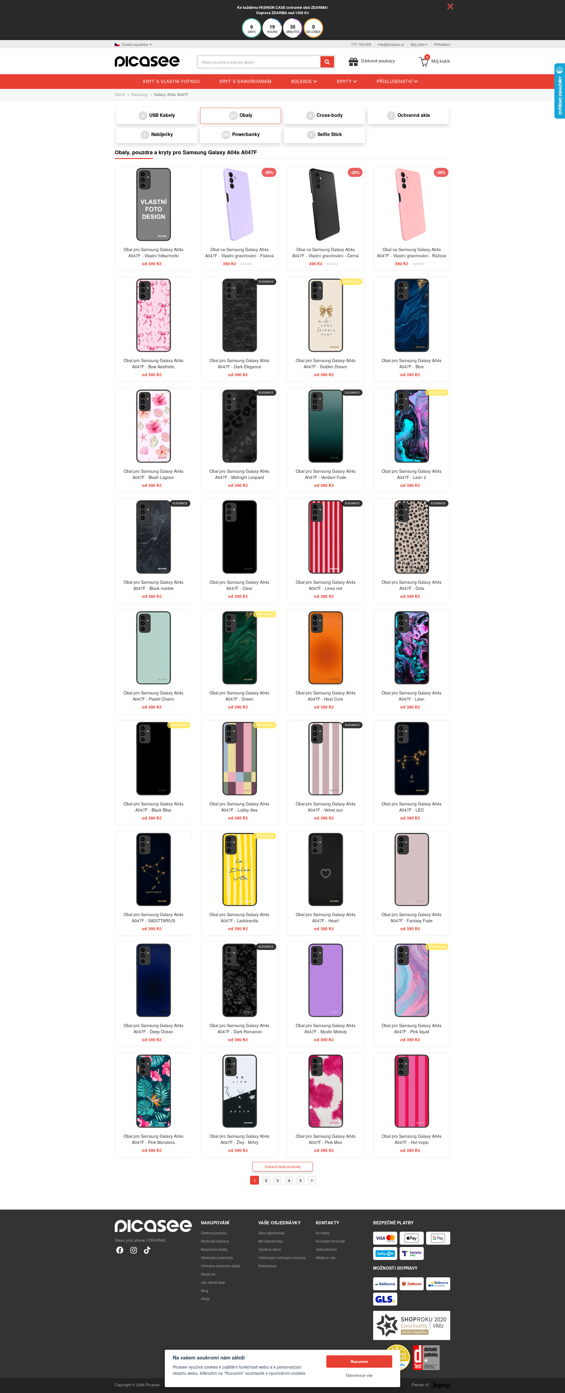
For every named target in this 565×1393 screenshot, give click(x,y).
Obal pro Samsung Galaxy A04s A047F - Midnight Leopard (239, 474)
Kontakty (323, 1232)
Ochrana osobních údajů (220, 1265)
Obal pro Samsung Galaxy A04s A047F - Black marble (153, 585)
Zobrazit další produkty (283, 1166)
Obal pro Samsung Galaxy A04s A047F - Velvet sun (325, 807)
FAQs (205, 1298)
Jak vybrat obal (213, 1282)
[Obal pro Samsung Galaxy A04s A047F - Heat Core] (325, 648)
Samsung (139, 94)
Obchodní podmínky (217, 1257)
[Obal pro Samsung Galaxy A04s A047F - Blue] (411, 315)
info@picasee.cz (391, 44)
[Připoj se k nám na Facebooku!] (120, 1249)
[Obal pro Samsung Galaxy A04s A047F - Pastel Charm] (153, 648)
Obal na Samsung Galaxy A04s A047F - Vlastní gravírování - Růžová (411, 252)
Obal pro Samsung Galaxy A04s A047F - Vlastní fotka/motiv (153, 252)
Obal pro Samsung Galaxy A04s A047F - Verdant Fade (325, 474)
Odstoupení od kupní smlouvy (282, 1257)
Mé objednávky (270, 1240)
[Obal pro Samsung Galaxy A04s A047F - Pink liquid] (411, 980)
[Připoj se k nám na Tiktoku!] (147, 1249)
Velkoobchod (326, 1249)
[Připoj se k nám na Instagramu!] (133, 1249)
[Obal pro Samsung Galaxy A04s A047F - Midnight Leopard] (239, 426)
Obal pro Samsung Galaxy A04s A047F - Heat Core (325, 696)
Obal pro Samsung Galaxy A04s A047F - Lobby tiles (239, 807)
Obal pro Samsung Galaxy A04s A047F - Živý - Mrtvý (239, 1139)
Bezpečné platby (214, 1249)
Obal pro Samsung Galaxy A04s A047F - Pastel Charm (153, 696)
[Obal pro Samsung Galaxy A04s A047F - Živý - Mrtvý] (239, 1091)
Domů (120, 94)
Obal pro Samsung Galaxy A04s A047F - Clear (239, 585)
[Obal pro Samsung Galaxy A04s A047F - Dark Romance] (239, 980)
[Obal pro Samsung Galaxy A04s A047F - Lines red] (325, 537)
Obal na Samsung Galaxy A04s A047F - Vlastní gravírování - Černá (325, 252)
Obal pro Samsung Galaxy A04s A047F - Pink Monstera (153, 1139)
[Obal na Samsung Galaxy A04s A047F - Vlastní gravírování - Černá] (325, 204)
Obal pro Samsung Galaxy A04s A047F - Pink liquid (411, 1028)
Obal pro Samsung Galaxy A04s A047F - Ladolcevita (239, 917)
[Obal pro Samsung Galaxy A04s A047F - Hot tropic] (411, 1091)
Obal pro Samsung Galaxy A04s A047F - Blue (411, 363)
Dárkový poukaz (214, 1232)
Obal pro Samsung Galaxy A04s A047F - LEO (411, 807)
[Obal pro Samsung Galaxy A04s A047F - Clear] (239, 537)
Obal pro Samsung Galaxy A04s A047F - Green (239, 696)
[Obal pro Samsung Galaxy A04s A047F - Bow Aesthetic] (153, 315)
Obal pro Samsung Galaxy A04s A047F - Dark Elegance (239, 363)
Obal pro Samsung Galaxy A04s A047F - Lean (411, 696)
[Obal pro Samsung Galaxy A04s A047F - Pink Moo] (325, 1091)
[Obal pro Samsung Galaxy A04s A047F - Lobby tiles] (239, 758)
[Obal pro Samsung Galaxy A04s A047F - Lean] (411, 648)
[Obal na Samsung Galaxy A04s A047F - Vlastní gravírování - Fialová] (239, 204)
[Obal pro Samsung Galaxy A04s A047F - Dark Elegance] (239, 315)
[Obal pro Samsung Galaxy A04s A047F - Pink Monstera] (153, 1091)
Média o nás (325, 1257)
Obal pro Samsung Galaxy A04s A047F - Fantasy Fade (411, 917)
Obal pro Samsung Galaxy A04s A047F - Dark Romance (239, 1028)
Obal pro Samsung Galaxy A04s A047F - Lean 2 (411, 474)
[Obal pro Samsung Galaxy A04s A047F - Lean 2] (411, 426)
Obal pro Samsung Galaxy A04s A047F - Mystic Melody (325, 1028)
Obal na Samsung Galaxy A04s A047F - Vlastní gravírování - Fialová (239, 252)
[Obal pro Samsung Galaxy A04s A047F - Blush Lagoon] (153, 426)
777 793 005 (361, 44)
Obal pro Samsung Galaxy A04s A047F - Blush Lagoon (153, 474)
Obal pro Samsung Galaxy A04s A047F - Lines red (325, 585)
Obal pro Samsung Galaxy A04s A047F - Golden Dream (325, 363)
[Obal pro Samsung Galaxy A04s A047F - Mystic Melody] (325, 980)
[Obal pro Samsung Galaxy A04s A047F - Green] (239, 648)
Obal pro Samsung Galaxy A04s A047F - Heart (325, 917)
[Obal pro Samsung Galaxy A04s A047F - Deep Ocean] (153, 980)
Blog (204, 1290)
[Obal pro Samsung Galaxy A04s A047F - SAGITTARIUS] (153, 869)
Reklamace (267, 1265)
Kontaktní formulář (330, 1240)
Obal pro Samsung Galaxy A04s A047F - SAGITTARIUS (153, 917)
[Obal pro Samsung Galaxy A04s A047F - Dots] (411, 537)
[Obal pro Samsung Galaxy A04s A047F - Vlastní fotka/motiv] (153, 204)
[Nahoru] (7, 1385)
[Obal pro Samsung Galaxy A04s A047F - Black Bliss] (153, 758)
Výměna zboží (269, 1249)
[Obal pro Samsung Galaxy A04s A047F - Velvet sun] (325, 758)
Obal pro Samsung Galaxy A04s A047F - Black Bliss (153, 807)
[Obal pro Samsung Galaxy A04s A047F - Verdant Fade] (325, 426)
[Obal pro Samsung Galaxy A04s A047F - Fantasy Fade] (411, 869)
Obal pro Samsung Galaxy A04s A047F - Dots (411, 585)
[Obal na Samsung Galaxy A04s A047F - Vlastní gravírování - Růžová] (411, 204)
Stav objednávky (271, 1232)
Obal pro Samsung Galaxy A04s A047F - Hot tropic (411, 1139)
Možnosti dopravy (215, 1240)
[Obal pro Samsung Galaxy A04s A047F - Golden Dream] (325, 315)
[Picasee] (147, 60)
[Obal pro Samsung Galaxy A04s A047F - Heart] (325, 869)
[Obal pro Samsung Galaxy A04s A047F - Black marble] (153, 537)
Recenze (208, 1273)
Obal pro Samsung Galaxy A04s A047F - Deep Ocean (153, 1028)
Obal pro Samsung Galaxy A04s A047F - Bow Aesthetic (153, 363)
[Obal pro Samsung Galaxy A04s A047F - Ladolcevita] (239, 869)
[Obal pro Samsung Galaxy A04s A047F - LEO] (411, 758)
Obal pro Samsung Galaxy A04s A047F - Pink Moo (325, 1139)
